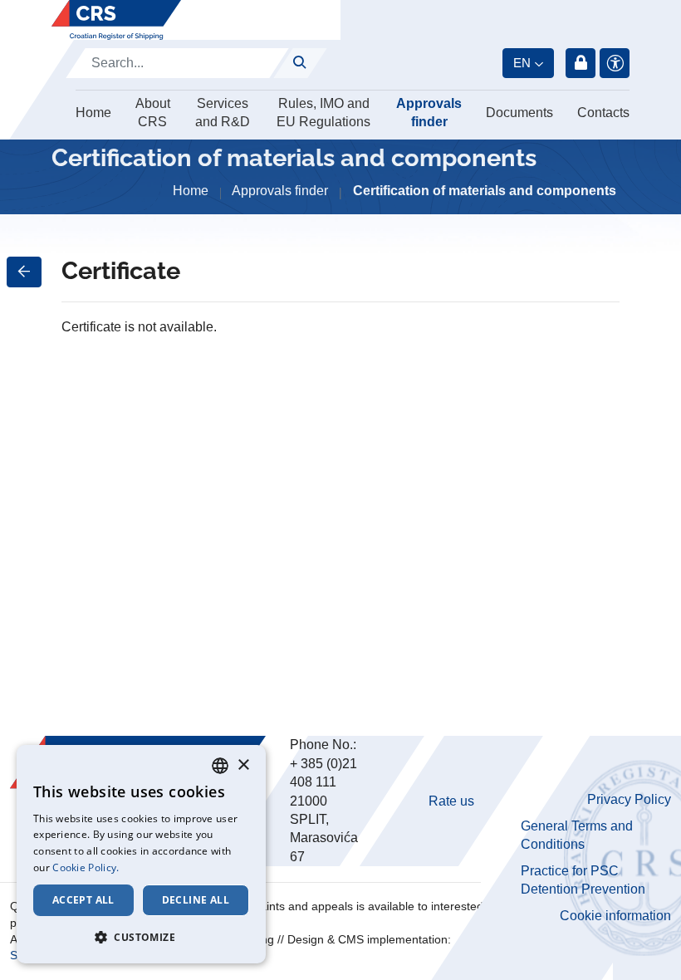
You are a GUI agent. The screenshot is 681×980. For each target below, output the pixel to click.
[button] (141, 937)
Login (580, 63)
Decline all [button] (195, 900)
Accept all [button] (83, 900)
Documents (519, 112)
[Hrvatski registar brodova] (116, 20)
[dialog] (141, 854)
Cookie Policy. (85, 867)
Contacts (603, 112)
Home (93, 112)
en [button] (522, 63)
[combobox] (220, 765)
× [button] (243, 765)
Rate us (451, 801)
